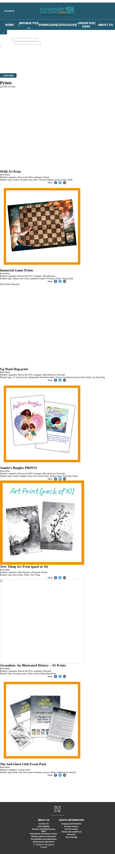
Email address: (7, 43)
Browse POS (28, 23)
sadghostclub (62, 772)
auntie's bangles (20, 476)
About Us (105, 25)
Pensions (71, 834)
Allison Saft (17, 278)
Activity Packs (24, 770)
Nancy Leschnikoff (64, 377)
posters (46, 772)
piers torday (18, 575)
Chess (26, 278)
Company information (71, 823)
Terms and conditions (71, 831)
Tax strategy (71, 837)
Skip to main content (9, 1)
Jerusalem (17, 673)
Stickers (72, 772)
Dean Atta (32, 476)
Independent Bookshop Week (41, 377)
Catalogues (67, 25)
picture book (79, 377)
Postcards (61, 375)
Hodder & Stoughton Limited (32, 67)
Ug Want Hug (98, 377)
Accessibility (44, 826)
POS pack (50, 278)
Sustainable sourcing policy (44, 839)
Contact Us (44, 823)
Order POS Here (86, 24)
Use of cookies (71, 829)
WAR (70, 180)
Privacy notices (71, 826)
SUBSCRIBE (8, 75)
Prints (63, 180)
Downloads (48, 25)
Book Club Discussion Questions (27, 772)
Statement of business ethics (43, 833)
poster (57, 180)
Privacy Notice (101, 67)
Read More (5, 174)
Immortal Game (37, 278)
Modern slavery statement (43, 836)
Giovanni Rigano (46, 180)
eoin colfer (32, 180)
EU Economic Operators (44, 841)
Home (9, 25)
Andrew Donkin (19, 180)
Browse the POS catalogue (30, 177)
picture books (56, 476)
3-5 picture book (20, 377)
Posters (46, 177)
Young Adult (67, 278)
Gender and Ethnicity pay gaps (43, 830)
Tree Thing (35, 575)
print (24, 673)
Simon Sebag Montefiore (45, 673)
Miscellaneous (49, 276)
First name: (5, 39)
